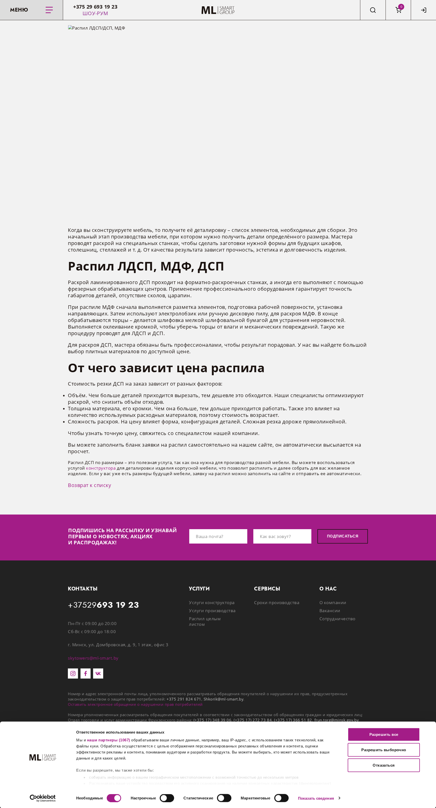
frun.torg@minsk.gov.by (336, 719)
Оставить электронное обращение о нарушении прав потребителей (135, 704)
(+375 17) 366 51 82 (293, 719)
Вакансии (329, 610)
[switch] (167, 798)
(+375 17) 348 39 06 (213, 719)
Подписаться (342, 536)
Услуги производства (212, 610)
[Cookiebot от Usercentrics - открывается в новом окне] (43, 798)
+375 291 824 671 (184, 699)
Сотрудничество (337, 619)
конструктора (101, 468)
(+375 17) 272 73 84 (253, 719)
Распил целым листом (205, 621)
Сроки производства (276, 602)
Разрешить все (383, 734)
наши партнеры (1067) (108, 740)
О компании (332, 602)
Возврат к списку (89, 485)
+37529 (103, 605)
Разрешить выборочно (383, 750)
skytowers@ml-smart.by (93, 658)
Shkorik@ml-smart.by (223, 699)
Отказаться (384, 765)
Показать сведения (316, 798)
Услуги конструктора (212, 602)
